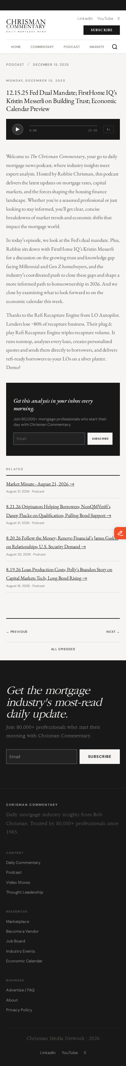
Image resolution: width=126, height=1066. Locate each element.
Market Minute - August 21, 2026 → (40, 484)
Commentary (42, 47)
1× (108, 129)
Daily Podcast (73, 5)
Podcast (72, 47)
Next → (113, 632)
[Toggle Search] (114, 46)
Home (16, 47)
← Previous (17, 632)
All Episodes (63, 649)
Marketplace (101, 47)
